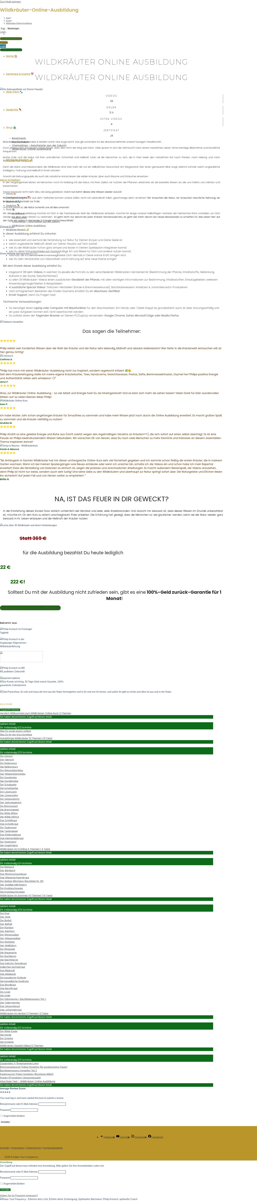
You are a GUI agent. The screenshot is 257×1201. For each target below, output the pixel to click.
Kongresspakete (53, 1148)
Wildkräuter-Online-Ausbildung (29, 225)
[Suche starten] (59, 254)
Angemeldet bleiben (14, 1116)
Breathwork (18, 213)
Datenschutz (33, 1148)
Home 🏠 (11, 193)
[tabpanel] (128, 558)
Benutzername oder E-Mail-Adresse (19, 1104)
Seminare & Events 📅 (18, 197)
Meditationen (19, 217)
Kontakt (4, 1148)
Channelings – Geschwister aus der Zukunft (36, 221)
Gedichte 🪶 (13, 205)
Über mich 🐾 (13, 201)
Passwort (5, 1110)
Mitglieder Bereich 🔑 (17, 229)
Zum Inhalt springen (10, 1)
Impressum (18, 1148)
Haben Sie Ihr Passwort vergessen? (19, 1195)
